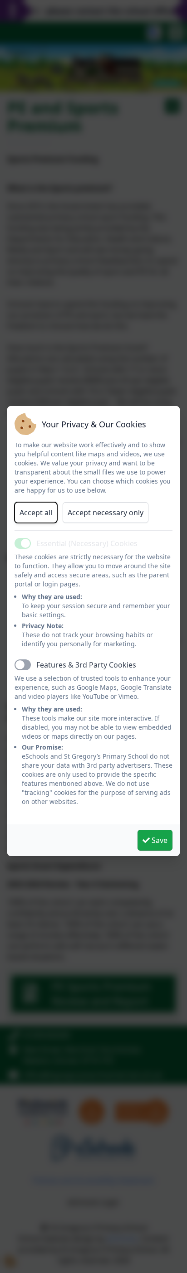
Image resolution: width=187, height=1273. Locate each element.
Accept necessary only (105, 513)
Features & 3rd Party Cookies (86, 665)
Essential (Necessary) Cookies (87, 543)
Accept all (36, 513)
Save (158, 840)
